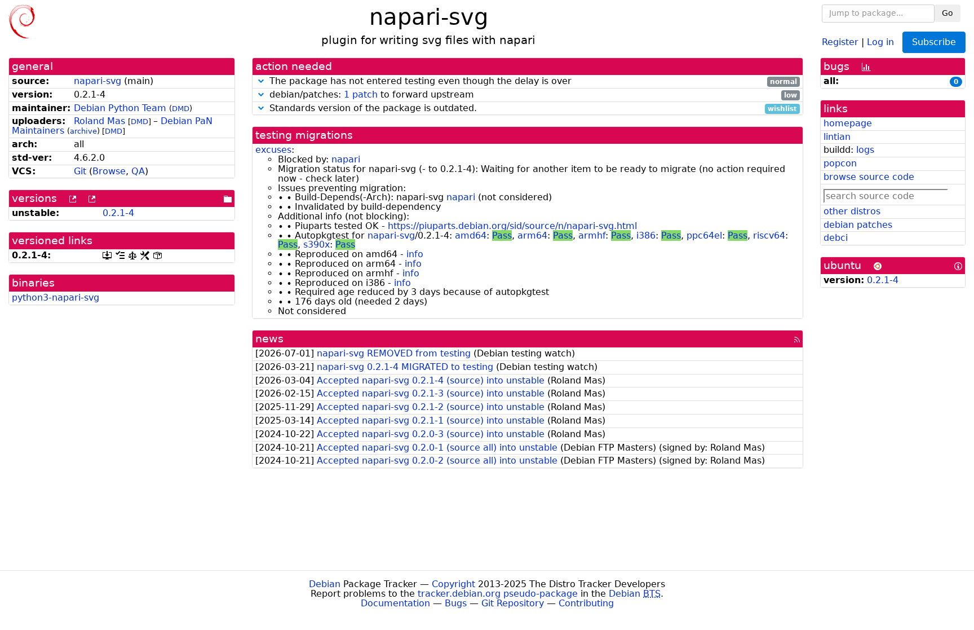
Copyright (453, 584)
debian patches (858, 224)
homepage (848, 123)
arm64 (532, 235)
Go (947, 12)
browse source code (869, 176)
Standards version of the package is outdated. (532, 108)
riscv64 (769, 235)
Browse (109, 171)
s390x (316, 244)
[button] (261, 81)
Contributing (586, 603)
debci (836, 237)
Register (840, 41)
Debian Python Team (120, 108)
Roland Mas (99, 121)
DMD (180, 108)
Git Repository (512, 603)
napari (345, 159)
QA (138, 171)
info (414, 254)
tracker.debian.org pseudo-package (498, 593)
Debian (324, 584)
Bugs (456, 603)
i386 (646, 235)
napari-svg (97, 81)
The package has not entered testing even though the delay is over (532, 81)
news (269, 338)
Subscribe (934, 42)
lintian (837, 136)
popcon (840, 163)
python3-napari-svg (55, 297)
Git (80, 171)
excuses (273, 149)
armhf (591, 235)
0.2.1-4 (118, 213)
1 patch (361, 94)
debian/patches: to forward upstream (532, 95)
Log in (880, 41)
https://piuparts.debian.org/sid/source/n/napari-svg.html (512, 226)
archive (83, 131)
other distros (852, 211)
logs (865, 149)
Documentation (395, 603)
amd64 (470, 235)
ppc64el (704, 235)
